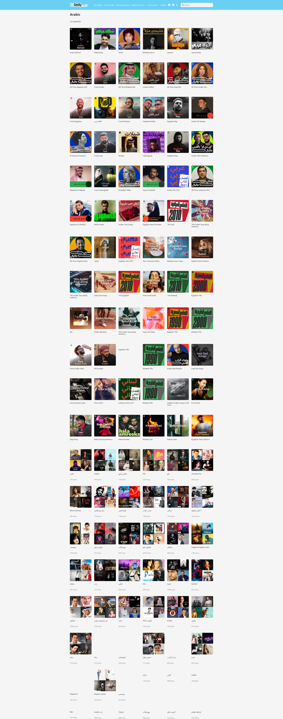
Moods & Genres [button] (138, 5)
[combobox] (197, 5)
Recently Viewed (123, 5)
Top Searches (109, 5)
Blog (164, 5)
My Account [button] (153, 5)
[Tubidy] (79, 5)
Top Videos (98, 5)
